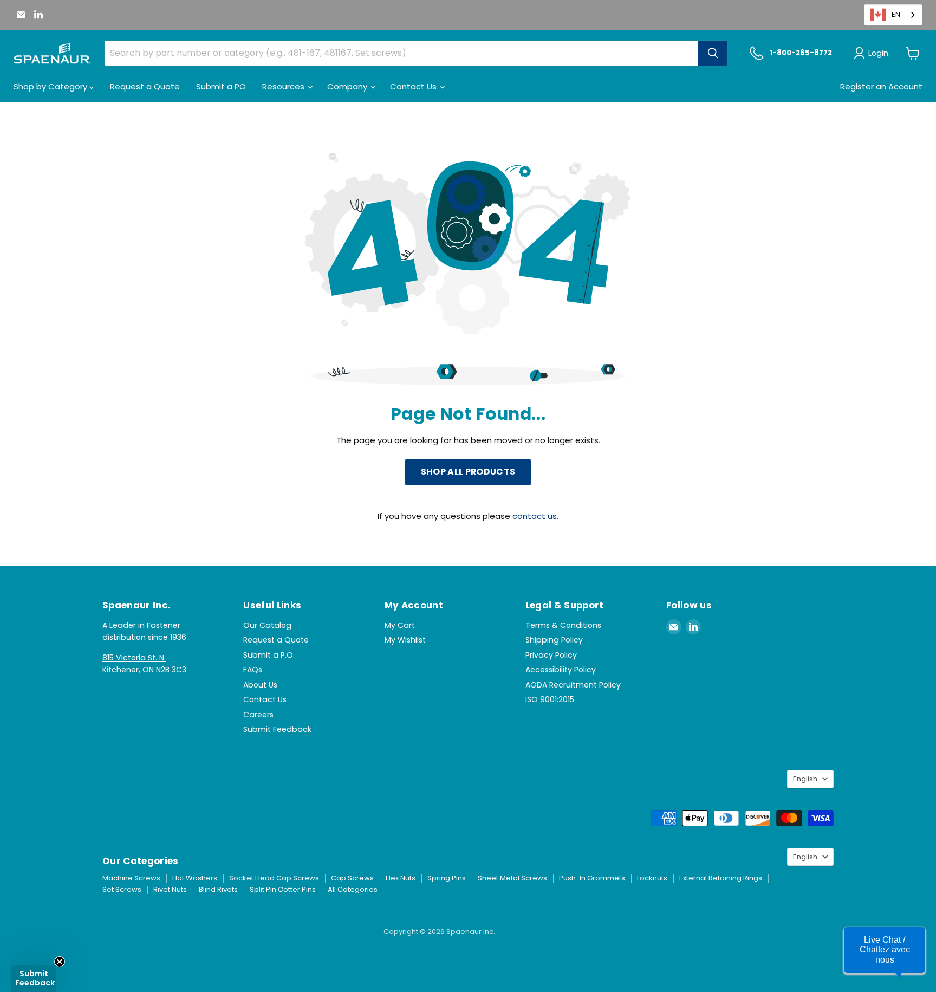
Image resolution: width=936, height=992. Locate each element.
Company (348, 86)
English (805, 779)
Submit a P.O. (269, 655)
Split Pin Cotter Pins (283, 889)
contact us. (535, 516)
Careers (258, 714)
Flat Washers (194, 878)
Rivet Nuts (170, 889)
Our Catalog (267, 625)
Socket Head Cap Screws (274, 878)
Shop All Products (468, 471)
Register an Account (881, 86)
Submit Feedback (277, 729)
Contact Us (414, 86)
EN (896, 14)
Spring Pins (446, 878)
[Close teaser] (59, 961)
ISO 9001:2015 (549, 699)
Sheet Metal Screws (512, 878)
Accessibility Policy (560, 669)
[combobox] (893, 14)
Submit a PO (221, 86)
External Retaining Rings (720, 878)
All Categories (353, 889)
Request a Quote (145, 86)
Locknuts (652, 878)
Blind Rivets (218, 889)
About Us (260, 684)
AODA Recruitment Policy (573, 684)
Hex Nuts (400, 878)
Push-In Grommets (592, 878)
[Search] (712, 53)
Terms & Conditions (563, 625)
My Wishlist (405, 639)
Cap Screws (352, 878)
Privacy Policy (551, 655)
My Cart (400, 625)
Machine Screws (131, 878)
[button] (884, 950)
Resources (284, 86)
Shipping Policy (554, 639)
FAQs (252, 669)
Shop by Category (51, 86)
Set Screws (121, 889)
